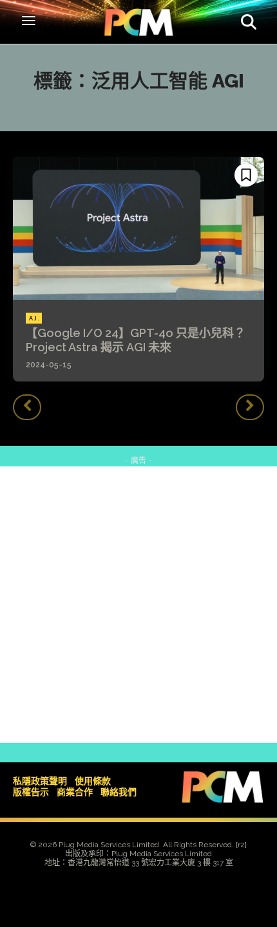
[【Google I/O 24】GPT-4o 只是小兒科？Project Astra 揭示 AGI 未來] (138, 228)
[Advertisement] (138, 604)
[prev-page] (27, 407)
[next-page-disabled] (250, 407)
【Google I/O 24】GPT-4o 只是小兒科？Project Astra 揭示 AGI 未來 (135, 340)
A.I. (34, 318)
